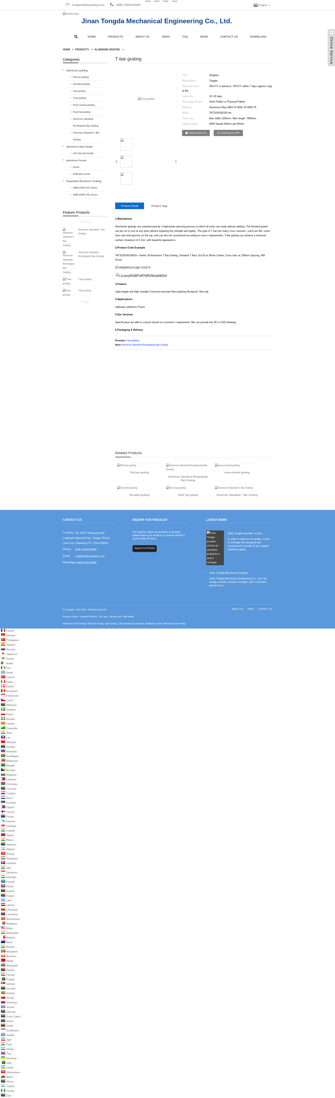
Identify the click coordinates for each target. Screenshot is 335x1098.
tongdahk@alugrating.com (87, 4)
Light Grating (111, 623)
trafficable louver (81, 174)
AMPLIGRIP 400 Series (85, 194)
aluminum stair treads (79, 146)
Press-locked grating (84, 105)
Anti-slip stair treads (83, 153)
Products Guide (70, 616)
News (204, 36)
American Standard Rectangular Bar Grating (85, 122)
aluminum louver (76, 160)
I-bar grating (79, 91)
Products (115, 36)
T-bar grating (79, 98)
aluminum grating (107, 49)
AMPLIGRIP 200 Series (85, 187)
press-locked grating (237, 472)
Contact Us (229, 36)
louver (76, 167)
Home (92, 36)
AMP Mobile (128, 616)
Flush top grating (82, 112)
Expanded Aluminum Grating (83, 181)
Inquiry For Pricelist (145, 548)
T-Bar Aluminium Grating (129, 623)
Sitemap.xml (115, 616)
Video (166, 36)
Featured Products (88, 616)
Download (258, 36)
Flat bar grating (81, 77)
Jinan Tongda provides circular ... (246, 533)
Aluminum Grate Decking (74, 623)
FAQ (185, 36)
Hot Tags (103, 616)
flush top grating (188, 494)
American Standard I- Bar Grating (86, 136)
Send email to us (198, 133)
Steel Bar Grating (95, 623)
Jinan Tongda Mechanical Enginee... (229, 572)
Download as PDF (230, 133)
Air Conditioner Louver (152, 623)
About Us (142, 36)
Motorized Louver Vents (174, 623)
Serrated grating (81, 84)
